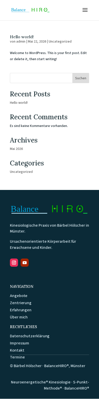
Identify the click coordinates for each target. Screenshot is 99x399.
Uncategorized (60, 41)
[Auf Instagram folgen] (14, 263)
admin (20, 41)
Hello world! (22, 36)
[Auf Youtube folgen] (25, 263)
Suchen (80, 78)
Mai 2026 (16, 148)
